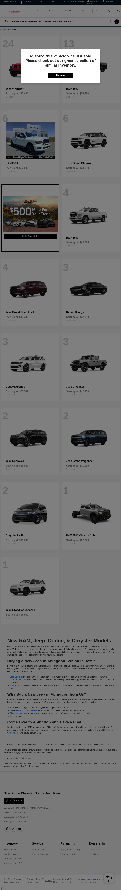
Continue (60, 75)
